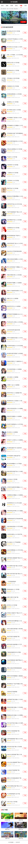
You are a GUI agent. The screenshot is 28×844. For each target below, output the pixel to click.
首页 (2, 5)
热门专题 (11, 8)
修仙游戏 (16, 8)
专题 (21, 5)
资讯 (16, 5)
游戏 (7, 5)
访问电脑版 (11, 842)
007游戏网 (14, 2)
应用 (11, 5)
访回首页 (18, 842)
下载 (25, 32)
